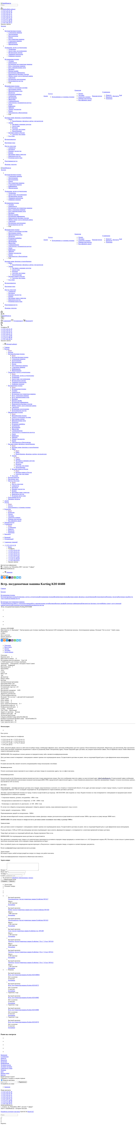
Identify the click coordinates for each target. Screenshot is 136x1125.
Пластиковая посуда (13, 598)
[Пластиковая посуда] (24, 159)
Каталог (10, 352)
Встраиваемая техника (19, 389)
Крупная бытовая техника (20, 357)
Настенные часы (123, 597)
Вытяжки (52, 603)
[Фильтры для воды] (24, 163)
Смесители (8, 605)
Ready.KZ (31, 1111)
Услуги (10, 506)
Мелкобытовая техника (19, 415)
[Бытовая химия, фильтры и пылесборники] (24, 116)
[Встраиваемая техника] (24, 57)
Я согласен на (18, 877)
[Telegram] (20, 577)
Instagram (9, 572)
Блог (2, 1071)
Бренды (3, 1075)
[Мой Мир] (7, 577)
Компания (4, 1055)
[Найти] (1, 7)
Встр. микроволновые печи (40, 603)
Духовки (3, 603)
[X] (10, 577)
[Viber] (12, 577)
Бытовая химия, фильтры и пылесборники (25, 447)
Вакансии (4, 1060)
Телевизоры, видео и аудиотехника (23, 375)
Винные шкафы (60, 603)
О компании (12, 527)
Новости (3, 1058)
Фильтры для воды (112, 597)
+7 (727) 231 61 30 (6, 11)
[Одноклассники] (4, 577)
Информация (5, 1063)
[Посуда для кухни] (24, 144)
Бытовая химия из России (24, 472)
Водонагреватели (100, 597)
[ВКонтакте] (2, 577)
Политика (4, 1061)
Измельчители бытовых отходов (91, 603)
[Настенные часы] (24, 141)
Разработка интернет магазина (10, 1111)
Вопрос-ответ (5, 1073)
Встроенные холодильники (20, 605)
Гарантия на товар (6, 1068)
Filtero (17, 452)
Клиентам (11, 512)
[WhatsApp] (15, 577)
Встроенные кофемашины (73, 603)
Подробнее (11, 904)
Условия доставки (6, 1066)
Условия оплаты (6, 1065)
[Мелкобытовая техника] (24, 84)
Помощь (3, 1070)
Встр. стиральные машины (23, 603)
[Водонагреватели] (24, 138)
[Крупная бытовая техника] (24, 29)
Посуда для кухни (17, 484)
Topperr (18, 459)
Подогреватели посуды (36, 605)
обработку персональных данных (22, 877)
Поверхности (10, 603)
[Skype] (17, 577)
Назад (10, 350)
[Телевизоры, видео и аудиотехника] (24, 46)
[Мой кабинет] (2, 312)
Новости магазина (9, 1080)
